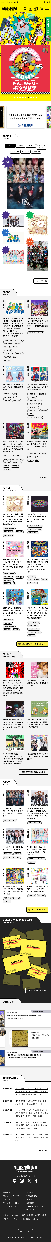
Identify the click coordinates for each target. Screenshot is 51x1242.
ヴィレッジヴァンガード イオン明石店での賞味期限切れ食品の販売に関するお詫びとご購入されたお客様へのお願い (31, 1125)
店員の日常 (36, 152)
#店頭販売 (7, 401)
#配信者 (14, 394)
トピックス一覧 (41, 281)
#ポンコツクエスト (16, 459)
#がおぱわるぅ (8, 535)
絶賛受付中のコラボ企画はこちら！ (34, 772)
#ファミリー (32, 583)
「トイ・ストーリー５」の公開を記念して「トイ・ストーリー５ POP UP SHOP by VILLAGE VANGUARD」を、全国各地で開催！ (37, 613)
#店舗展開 (32, 394)
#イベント (32, 576)
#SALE (39, 457)
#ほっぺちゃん (8, 580)
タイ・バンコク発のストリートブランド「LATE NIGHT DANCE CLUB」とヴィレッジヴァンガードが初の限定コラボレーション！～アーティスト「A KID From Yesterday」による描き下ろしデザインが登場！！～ (13, 327)
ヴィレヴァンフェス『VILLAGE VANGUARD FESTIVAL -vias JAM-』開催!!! (37, 518)
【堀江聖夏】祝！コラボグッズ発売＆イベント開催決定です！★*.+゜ (37, 683)
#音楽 (5, 459)
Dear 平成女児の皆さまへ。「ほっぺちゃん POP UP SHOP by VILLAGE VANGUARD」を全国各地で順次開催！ (13, 564)
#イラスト (7, 360)
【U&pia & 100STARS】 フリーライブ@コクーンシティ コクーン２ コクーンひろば (13, 812)
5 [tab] (25, 97)
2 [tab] (17, 97)
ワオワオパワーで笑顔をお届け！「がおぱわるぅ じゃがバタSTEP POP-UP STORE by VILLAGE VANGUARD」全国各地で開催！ (13, 519)
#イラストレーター (10, 397)
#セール (31, 457)
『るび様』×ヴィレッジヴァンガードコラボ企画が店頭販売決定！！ (13, 387)
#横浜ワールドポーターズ (36, 859)
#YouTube (16, 463)
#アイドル (18, 854)
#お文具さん (8, 623)
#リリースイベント (10, 820)
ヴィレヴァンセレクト (12, 1203)
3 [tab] (20, 97)
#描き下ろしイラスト (10, 357)
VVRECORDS (15, 152)
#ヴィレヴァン (8, 354)
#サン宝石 (19, 577)
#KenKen (7, 456)
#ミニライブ (8, 854)
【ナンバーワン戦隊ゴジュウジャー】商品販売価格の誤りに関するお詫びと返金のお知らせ (31, 1137)
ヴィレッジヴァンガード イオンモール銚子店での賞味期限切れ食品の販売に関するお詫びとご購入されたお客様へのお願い (31, 1091)
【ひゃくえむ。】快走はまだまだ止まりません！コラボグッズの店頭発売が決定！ (37, 387)
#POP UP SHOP (9, 528)
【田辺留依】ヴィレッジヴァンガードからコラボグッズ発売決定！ (37, 756)
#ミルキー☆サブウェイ (36, 333)
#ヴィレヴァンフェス (35, 526)
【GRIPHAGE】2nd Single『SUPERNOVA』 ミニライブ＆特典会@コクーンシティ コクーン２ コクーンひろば (37, 813)
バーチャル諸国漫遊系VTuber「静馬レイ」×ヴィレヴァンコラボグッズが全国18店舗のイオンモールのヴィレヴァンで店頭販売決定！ (13, 759)
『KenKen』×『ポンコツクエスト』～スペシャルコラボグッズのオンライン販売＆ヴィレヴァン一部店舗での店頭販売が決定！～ (13, 447)
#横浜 (39, 529)
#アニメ (31, 414)
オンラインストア (10, 1206)
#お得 (30, 460)
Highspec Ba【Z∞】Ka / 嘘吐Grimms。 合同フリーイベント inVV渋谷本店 (37, 889)
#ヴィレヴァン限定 (34, 404)
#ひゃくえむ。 (33, 411)
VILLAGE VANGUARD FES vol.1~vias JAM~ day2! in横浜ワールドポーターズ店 (37, 851)
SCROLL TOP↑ (26, 1231)
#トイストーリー (34, 629)
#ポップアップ (8, 532)
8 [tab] (33, 97)
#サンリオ (19, 532)
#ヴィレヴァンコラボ (10, 347)
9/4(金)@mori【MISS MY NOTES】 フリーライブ (13, 848)
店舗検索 (30, 1203)
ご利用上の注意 (40, 1215)
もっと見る (42, 477)
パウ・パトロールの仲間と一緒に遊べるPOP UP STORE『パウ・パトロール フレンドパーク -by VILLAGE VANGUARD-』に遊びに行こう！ (37, 565)
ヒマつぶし (26, 152)
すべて (9, 146)
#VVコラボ (7, 350)
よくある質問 (25, 1219)
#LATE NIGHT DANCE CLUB (13, 340)
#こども (44, 579)
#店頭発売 (44, 411)
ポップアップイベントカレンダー (34, 644)
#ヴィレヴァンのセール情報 (37, 453)
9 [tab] (36, 97)
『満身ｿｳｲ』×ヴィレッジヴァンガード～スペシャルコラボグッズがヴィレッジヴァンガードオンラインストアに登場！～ (13, 725)
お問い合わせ (37, 1219)
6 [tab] (28, 97)
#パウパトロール (34, 579)
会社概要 (30, 1215)
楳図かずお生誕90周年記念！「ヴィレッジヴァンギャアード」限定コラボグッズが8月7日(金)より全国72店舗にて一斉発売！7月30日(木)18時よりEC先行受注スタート (13, 688)
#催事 (37, 460)
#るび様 (6, 394)
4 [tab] (23, 97)
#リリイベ (32, 862)
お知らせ (6, 1215)
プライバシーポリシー (11, 1219)
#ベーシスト (17, 456)
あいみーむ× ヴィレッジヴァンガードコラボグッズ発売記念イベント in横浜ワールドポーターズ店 (13, 890)
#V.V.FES (31, 529)
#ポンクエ (7, 463)
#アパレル (19, 354)
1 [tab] (14, 97)
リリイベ (31, 146)
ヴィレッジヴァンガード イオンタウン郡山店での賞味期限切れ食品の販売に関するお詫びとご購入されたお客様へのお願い (31, 1113)
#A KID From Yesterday (12, 344)
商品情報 (20, 146)
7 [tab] (31, 97)
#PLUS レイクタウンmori (12, 857)
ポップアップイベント (41, 147)
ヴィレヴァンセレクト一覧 (37, 990)
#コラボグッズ (33, 407)
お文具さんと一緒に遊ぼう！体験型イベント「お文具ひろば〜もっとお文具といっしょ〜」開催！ (13, 612)
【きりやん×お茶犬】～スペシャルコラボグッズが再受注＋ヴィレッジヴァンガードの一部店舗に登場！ (37, 723)
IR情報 (22, 1215)
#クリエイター (33, 533)
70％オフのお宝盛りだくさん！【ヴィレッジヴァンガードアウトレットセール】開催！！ (37, 445)
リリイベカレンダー (39, 910)
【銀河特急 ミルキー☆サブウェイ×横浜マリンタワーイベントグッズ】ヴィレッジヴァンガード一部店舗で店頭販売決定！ (37, 323)
